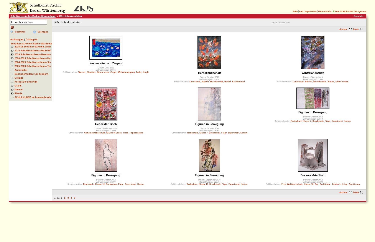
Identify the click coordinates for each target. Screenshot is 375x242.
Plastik (18, 93)
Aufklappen (16, 39)
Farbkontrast (238, 82)
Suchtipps (43, 32)
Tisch (125, 133)
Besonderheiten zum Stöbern (31, 74)
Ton (316, 184)
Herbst (227, 82)
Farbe (139, 72)
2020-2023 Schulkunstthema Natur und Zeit (39, 58)
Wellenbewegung (126, 72)
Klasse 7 (203, 133)
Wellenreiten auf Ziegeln (106, 63)
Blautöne (91, 72)
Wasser (82, 72)
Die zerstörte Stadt (313, 175)
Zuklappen (31, 39)
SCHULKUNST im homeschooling (34, 97)
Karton (243, 133)
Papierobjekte (136, 133)
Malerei (19, 89)
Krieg (344, 184)
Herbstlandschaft (209, 73)
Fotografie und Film (26, 81)
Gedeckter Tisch (106, 124)
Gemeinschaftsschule (94, 133)
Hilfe (295, 11)
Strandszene (103, 72)
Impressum (311, 11)
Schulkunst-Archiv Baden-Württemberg (33, 16)
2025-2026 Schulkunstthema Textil (34, 66)
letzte (356, 29)
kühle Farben (342, 82)
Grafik (18, 85)
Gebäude (336, 184)
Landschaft (194, 82)
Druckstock (214, 133)
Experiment (233, 133)
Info (301, 11)
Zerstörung (354, 184)
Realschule (192, 133)
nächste (343, 29)
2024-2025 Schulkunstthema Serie (34, 62)
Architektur (21, 70)
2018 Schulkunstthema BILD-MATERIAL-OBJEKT (43, 50)
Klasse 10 (100, 184)
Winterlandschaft (313, 73)
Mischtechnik (216, 82)
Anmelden (359, 16)
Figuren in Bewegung (209, 124)
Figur (224, 133)
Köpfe (146, 72)
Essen (119, 133)
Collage (19, 77)
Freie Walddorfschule (292, 184)
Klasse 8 (110, 133)
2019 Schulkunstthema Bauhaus (33, 54)
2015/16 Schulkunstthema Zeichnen (35, 46)
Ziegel (113, 72)
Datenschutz (324, 11)
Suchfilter (20, 32)
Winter (331, 82)
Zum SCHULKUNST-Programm (350, 11)
